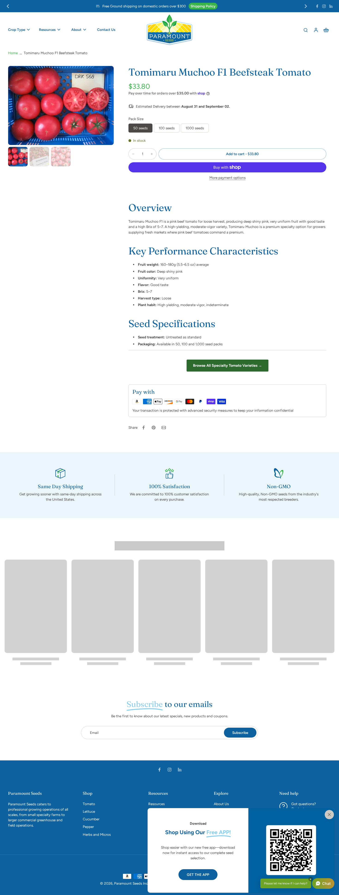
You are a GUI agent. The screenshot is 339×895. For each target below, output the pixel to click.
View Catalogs (189, 6)
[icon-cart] (326, 29)
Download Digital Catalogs (151, 6)
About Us (221, 804)
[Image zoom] (61, 105)
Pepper (88, 826)
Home (13, 53)
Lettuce (89, 811)
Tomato (89, 804)
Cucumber (91, 819)
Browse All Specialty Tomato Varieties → (227, 365)
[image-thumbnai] (18, 156)
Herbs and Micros (97, 834)
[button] (242, 153)
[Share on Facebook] (143, 427)
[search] (305, 29)
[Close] (328, 814)
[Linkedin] (330, 6)
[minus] (133, 154)
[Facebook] (317, 6)
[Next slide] (306, 6)
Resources (156, 804)
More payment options (227, 178)
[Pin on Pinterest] (154, 427)
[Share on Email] (164, 427)
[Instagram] (324, 6)
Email (94, 732)
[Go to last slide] (8, 6)
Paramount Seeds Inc (131, 883)
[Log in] (316, 29)
